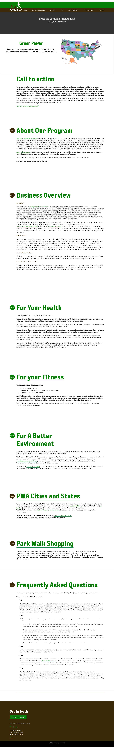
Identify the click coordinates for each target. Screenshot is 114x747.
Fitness (12, 377)
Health (12, 308)
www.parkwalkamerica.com (39, 207)
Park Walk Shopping (45, 543)
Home (25, 10)
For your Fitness (40, 377)
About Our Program (38, 10)
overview (12, 195)
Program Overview (57, 22)
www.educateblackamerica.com (27, 226)
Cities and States (73, 10)
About (12, 130)
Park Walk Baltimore (23, 152)
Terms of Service (88, 10)
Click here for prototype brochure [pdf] (27, 106)
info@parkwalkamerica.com (63, 515)
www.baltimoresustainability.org (26, 461)
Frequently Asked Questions (57, 584)
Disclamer (12, 738)
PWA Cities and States (48, 495)
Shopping (53, 10)
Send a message (18, 717)
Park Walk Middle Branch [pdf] (26, 138)
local (12, 496)
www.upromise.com (54, 226)
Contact (101, 10)
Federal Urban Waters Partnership (48, 510)
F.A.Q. (12, 585)
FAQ (62, 10)
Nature (12, 436)
